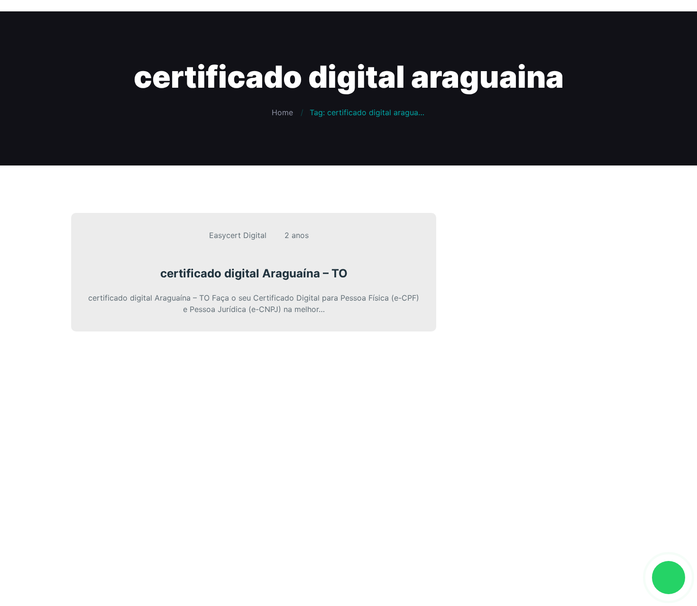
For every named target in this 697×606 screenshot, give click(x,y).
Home (282, 112)
